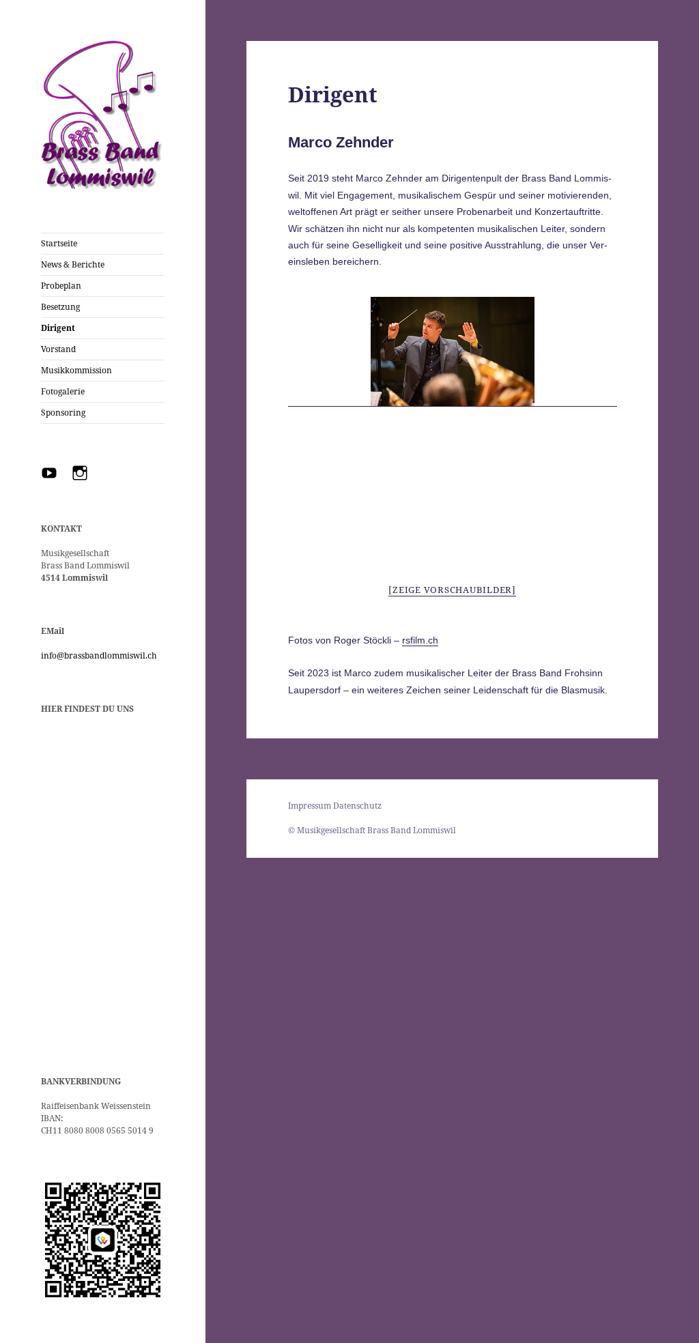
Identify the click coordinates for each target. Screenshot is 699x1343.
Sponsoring (63, 412)
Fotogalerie (63, 391)
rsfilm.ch (420, 640)
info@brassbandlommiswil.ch (99, 655)
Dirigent (58, 328)
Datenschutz (357, 805)
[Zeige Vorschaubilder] (452, 589)
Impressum (309, 805)
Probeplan (61, 285)
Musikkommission (76, 370)
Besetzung (60, 307)
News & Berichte (72, 264)
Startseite (59, 243)
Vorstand (58, 349)
